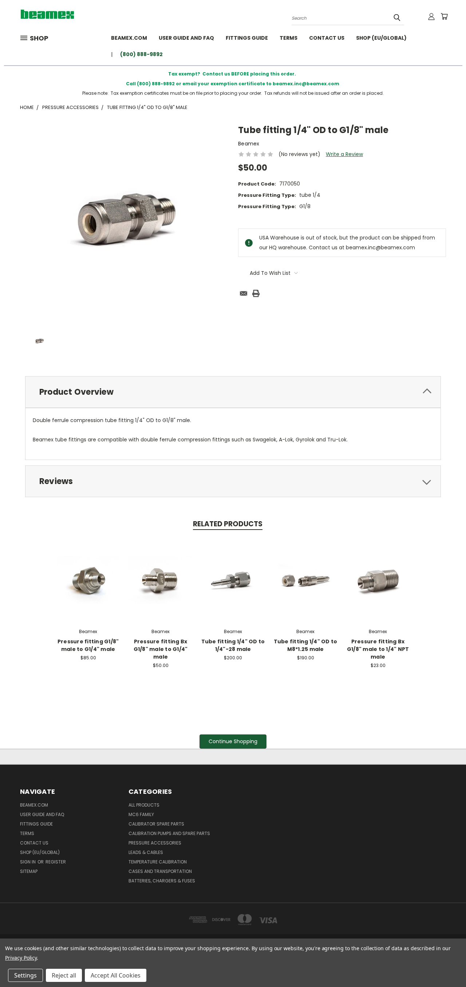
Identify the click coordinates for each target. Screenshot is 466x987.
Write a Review (344, 154)
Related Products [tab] (227, 524)
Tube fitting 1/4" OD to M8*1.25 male (305, 645)
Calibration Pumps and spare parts (169, 833)
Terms (288, 38)
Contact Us (326, 38)
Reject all (64, 975)
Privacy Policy (21, 957)
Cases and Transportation (160, 871)
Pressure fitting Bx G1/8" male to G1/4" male (161, 649)
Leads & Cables (146, 852)
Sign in (28, 862)
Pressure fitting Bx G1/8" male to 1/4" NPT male (378, 649)
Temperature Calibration (158, 862)
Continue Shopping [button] (233, 741)
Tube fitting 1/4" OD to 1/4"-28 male (233, 645)
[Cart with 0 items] (444, 16)
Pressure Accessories (155, 843)
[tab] (233, 392)
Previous (447, 964)
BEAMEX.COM (129, 38)
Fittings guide (247, 38)
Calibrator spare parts (156, 824)
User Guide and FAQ (186, 38)
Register (56, 862)
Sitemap (28, 871)
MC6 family (141, 814)
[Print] (256, 293)
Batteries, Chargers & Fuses (162, 881)
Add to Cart (88, 579)
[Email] (243, 293)
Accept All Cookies (116, 975)
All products (144, 805)
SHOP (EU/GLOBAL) (381, 38)
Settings (25, 975)
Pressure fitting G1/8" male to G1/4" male (88, 645)
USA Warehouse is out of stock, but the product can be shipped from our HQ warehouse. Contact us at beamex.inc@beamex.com (310, 579)
